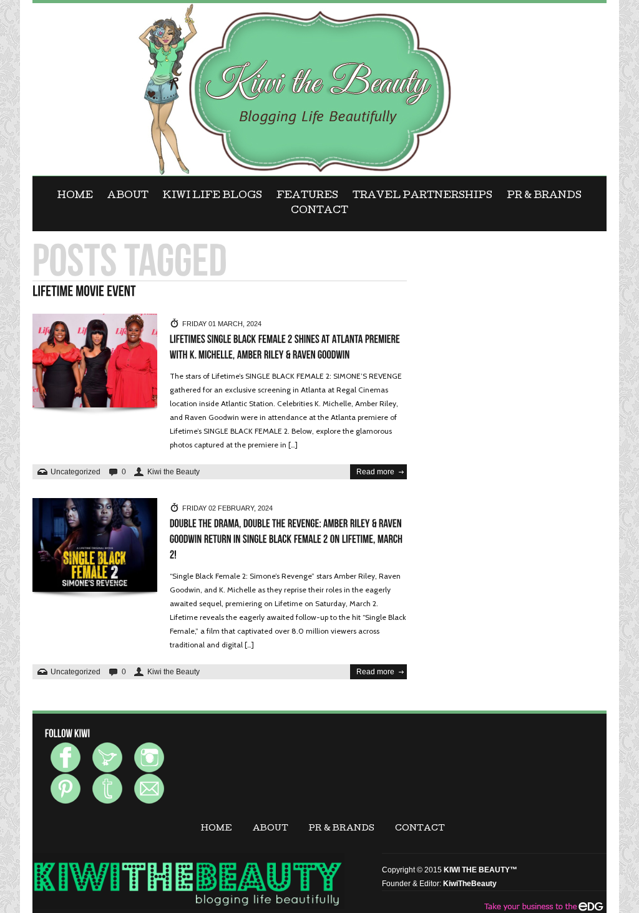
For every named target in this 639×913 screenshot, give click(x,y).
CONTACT (319, 211)
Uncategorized (75, 471)
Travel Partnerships (422, 196)
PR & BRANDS (544, 196)
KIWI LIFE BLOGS (212, 196)
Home (75, 196)
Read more (375, 471)
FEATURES (307, 196)
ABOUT (128, 196)
